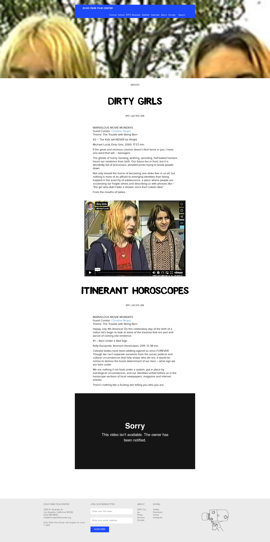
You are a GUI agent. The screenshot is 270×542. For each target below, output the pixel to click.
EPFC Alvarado (133, 15)
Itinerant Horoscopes (135, 291)
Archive (141, 517)
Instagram (157, 517)
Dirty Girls (135, 101)
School (121, 15)
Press (140, 515)
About (164, 15)
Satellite (145, 15)
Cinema (112, 15)
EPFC (128, 116)
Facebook (157, 512)
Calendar (155, 15)
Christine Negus (121, 131)
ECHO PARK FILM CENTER (98, 8)
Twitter (156, 509)
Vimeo (156, 515)
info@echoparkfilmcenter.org (57, 517)
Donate (171, 15)
